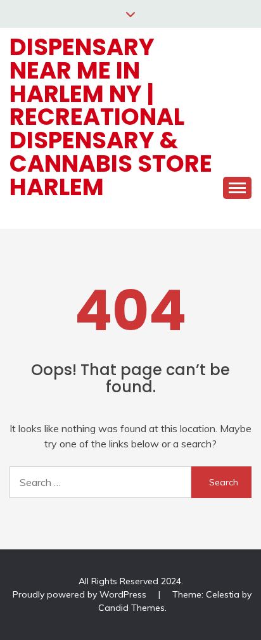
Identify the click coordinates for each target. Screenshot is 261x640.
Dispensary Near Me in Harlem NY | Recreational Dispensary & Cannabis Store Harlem (111, 116)
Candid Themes (131, 607)
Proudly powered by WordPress (81, 594)
